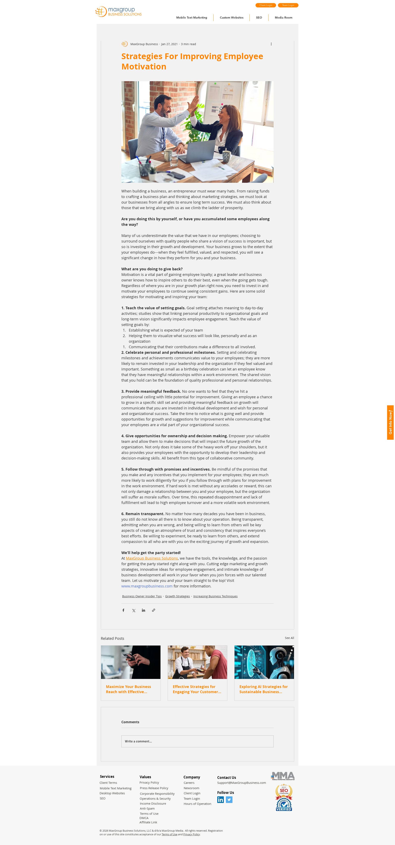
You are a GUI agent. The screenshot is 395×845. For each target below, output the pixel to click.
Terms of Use (169, 834)
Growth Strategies (177, 596)
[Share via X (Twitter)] (133, 610)
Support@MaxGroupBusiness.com (241, 783)
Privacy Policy (191, 834)
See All (289, 638)
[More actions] (271, 43)
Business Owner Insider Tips (142, 596)
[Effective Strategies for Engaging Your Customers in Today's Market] (197, 662)
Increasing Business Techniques (215, 596)
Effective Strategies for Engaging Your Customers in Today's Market (196, 689)
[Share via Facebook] (123, 610)
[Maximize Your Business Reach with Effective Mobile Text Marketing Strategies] (130, 662)
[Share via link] (154, 610)
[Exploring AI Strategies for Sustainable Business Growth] (264, 662)
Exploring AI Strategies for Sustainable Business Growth (263, 689)
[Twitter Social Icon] (229, 799)
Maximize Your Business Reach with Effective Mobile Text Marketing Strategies (128, 689)
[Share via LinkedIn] (143, 610)
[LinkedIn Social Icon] (220, 799)
